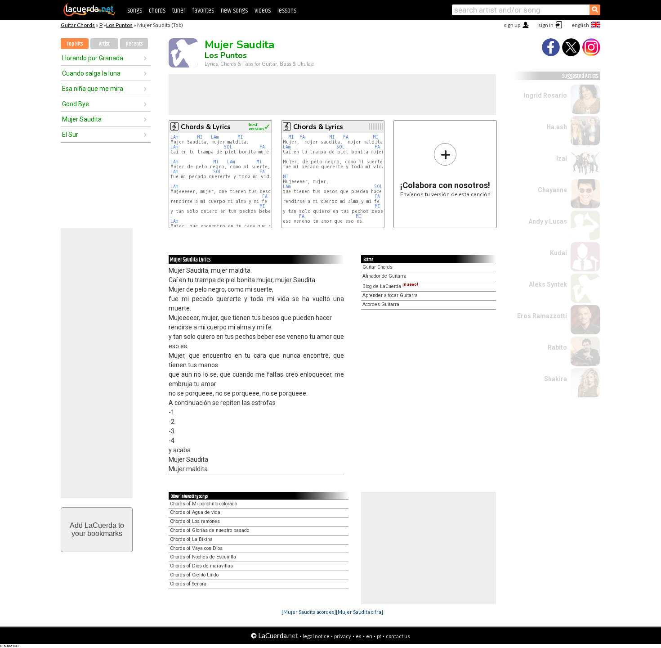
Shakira (555, 378)
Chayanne (552, 190)
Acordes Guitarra (380, 304)
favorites (203, 10)
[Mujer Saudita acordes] (308, 612)
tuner (178, 10)
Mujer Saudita (82, 119)
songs (134, 10)
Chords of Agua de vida (195, 512)
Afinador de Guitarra (384, 276)
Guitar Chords (78, 25)
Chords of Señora (188, 584)
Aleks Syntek (548, 284)
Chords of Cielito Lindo (194, 575)
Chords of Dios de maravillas (201, 566)
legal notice (316, 636)
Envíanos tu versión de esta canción (445, 170)
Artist (104, 44)
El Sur (70, 134)
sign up (512, 25)
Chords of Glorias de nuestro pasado (209, 530)
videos (263, 10)
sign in (546, 25)
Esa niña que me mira (92, 88)
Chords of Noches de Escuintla (203, 557)
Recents (134, 44)
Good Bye (75, 104)
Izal (561, 158)
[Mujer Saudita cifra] (359, 612)
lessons (286, 10)
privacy (342, 636)
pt (379, 636)
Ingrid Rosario (545, 95)
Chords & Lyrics (206, 126)
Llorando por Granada (92, 58)
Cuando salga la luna (91, 73)
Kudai (558, 252)
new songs (234, 10)
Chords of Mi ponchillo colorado (203, 504)
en (369, 636)
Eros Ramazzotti (542, 316)
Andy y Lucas (547, 221)
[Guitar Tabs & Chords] (89, 14)
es (359, 636)
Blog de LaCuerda (390, 286)
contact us (398, 636)
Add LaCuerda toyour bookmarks (97, 529)
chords (157, 10)
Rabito (557, 347)
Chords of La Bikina (191, 539)
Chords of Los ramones (195, 521)
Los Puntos (119, 25)
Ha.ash (556, 126)
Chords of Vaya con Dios (196, 548)
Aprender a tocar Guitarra (390, 295)
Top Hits (75, 44)
